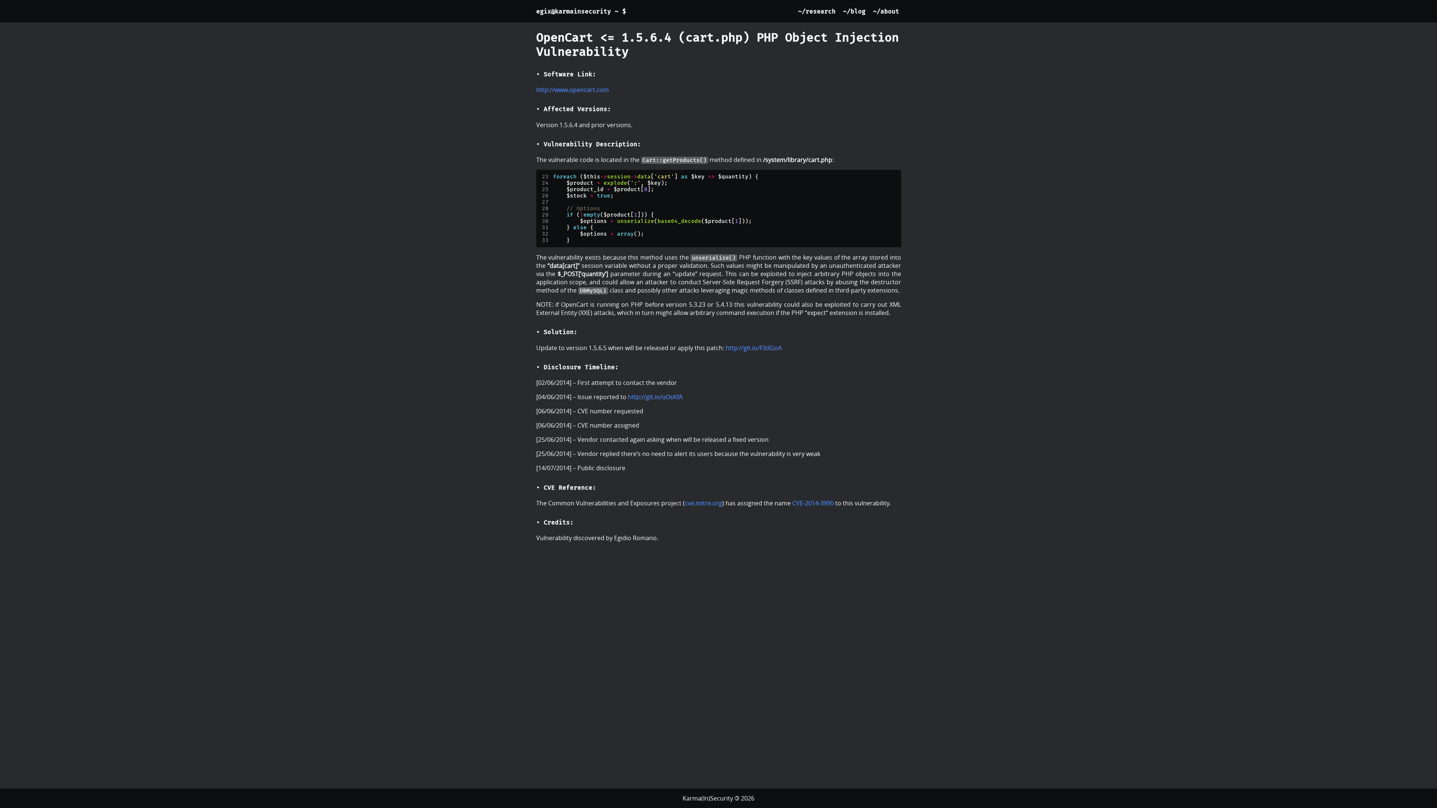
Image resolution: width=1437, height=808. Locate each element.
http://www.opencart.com (572, 90)
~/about (886, 11)
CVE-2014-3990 (813, 503)
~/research (817, 11)
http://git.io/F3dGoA (754, 348)
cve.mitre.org (703, 503)
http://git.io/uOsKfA (655, 397)
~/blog (854, 11)
